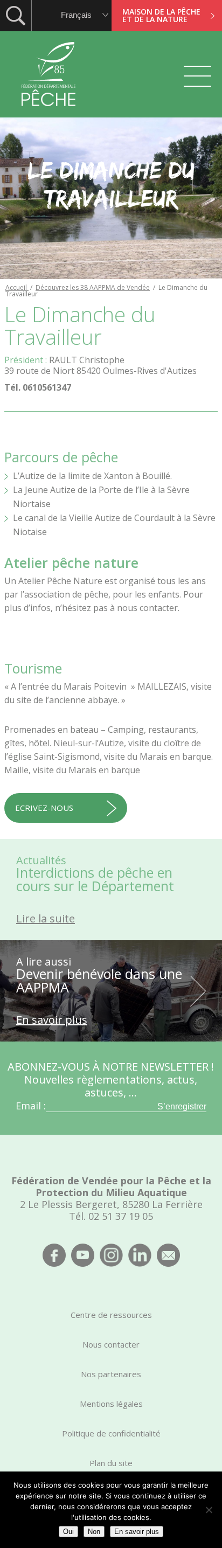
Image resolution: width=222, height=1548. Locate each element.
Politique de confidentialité (111, 1433)
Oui (68, 1532)
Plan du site (111, 1462)
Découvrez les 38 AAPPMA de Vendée (93, 287)
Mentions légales (111, 1403)
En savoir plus (136, 1532)
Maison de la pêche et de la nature (161, 15)
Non (94, 1532)
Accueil (17, 287)
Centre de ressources (111, 1314)
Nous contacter (111, 1344)
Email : (31, 1105)
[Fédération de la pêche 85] (48, 113)
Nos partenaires (111, 1374)
